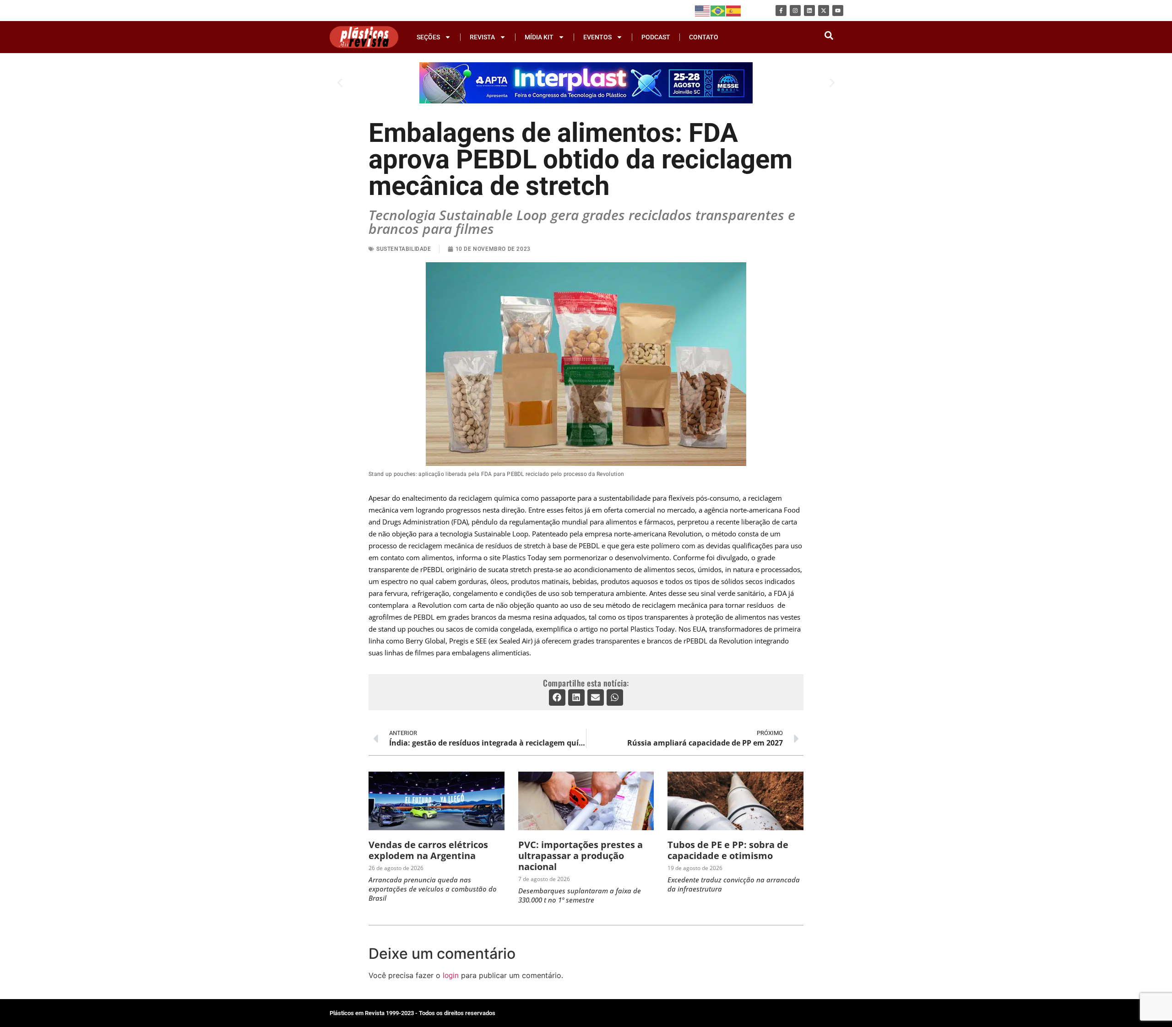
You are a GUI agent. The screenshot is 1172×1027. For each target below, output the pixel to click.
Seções (428, 37)
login (451, 975)
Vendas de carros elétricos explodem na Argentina (428, 850)
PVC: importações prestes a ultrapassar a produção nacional (580, 855)
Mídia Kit (539, 37)
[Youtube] (837, 10)
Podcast (655, 37)
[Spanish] (734, 10)
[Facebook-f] (781, 10)
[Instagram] (795, 10)
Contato (703, 37)
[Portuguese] (718, 10)
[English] (703, 10)
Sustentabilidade (403, 249)
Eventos (597, 37)
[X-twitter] (823, 10)
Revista (482, 37)
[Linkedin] (809, 10)
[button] (340, 82)
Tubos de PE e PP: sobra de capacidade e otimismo (727, 850)
